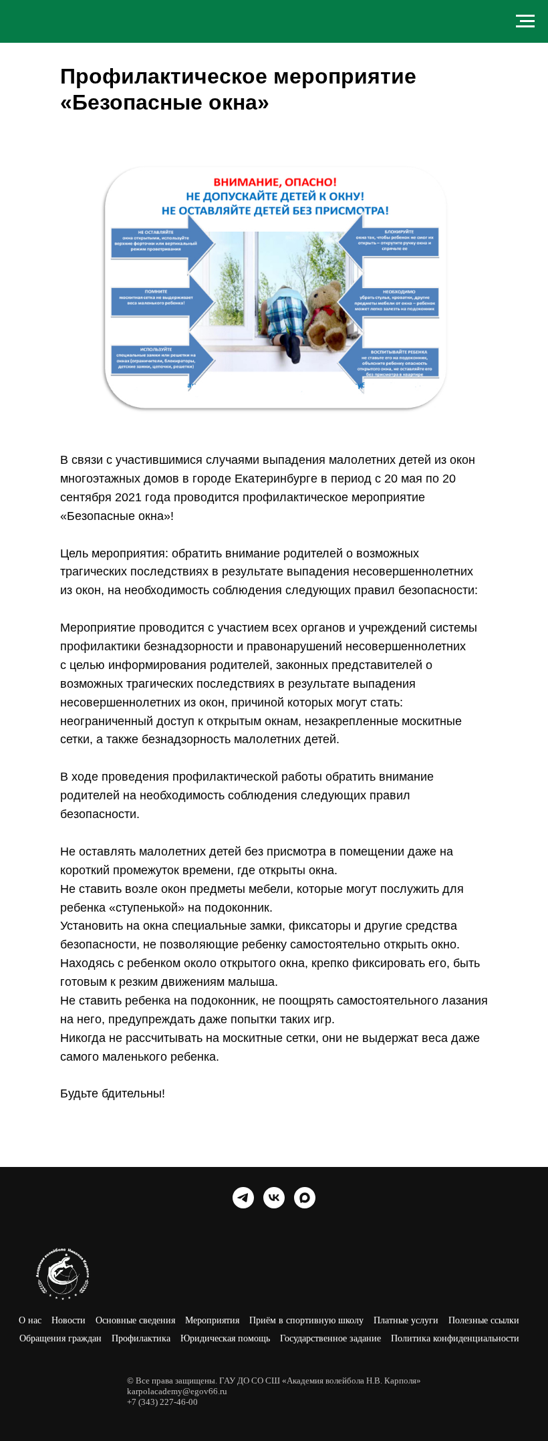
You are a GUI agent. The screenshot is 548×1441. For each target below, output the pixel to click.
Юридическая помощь (225, 1338)
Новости (68, 1320)
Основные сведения (135, 1320)
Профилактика (141, 1338)
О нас (30, 1320)
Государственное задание (330, 1338)
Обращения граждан (60, 1338)
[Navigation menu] (525, 21)
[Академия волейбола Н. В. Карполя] (243, 1197)
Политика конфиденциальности (455, 1338)
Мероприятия (212, 1320)
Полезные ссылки (483, 1320)
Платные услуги (406, 1320)
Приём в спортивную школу (306, 1320)
